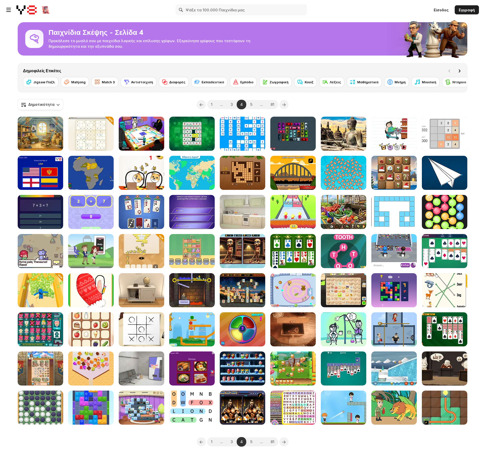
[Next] (459, 70)
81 (272, 104)
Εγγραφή (467, 10)
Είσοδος (441, 10)
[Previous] (201, 104)
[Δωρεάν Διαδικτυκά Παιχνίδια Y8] (26, 9)
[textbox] (40, 104)
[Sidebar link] (9, 10)
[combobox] (40, 104)
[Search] (181, 9)
